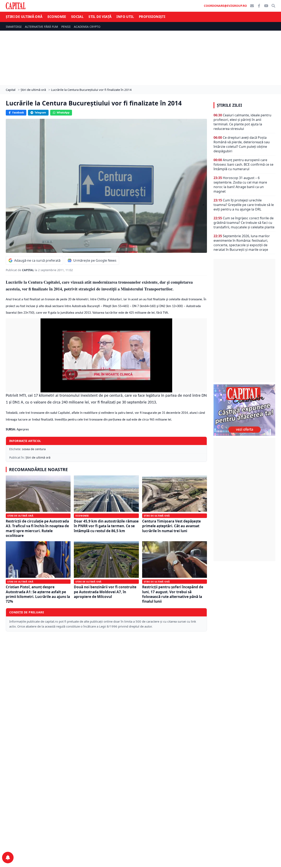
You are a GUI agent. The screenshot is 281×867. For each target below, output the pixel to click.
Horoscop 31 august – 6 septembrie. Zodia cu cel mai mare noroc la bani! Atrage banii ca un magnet (240, 185)
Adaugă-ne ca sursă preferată (37, 260)
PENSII (66, 27)
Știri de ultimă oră (24, 16)
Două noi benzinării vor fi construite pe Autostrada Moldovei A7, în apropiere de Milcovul (105, 592)
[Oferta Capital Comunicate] (244, 410)
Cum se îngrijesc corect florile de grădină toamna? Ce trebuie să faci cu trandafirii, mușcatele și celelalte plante (244, 222)
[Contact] (252, 6)
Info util (125, 16)
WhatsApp (63, 112)
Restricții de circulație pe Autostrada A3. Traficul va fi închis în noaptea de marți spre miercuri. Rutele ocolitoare (37, 528)
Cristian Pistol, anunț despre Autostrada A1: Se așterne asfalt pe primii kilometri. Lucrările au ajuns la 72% (38, 594)
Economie (57, 16)
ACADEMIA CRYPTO (87, 27)
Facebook (18, 112)
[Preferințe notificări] (8, 857)
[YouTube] (266, 6)
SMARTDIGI (14, 27)
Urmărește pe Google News (94, 260)
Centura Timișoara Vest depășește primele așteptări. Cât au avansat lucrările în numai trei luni (171, 526)
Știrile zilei (229, 105)
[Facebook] (259, 6)
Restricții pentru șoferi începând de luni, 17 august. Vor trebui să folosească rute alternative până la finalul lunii (172, 594)
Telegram (40, 112)
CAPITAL (28, 270)
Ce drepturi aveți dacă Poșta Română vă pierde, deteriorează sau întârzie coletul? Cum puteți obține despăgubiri (242, 144)
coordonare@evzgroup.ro (225, 6)
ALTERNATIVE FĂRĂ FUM (41, 27)
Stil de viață (99, 16)
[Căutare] (273, 6)
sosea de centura (34, 449)
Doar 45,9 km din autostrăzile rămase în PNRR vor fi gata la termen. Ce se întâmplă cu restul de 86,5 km (106, 526)
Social (77, 16)
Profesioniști (152, 16)
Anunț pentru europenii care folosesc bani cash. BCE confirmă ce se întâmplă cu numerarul (243, 164)
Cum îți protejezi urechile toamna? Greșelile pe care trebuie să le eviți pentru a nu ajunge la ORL (244, 205)
